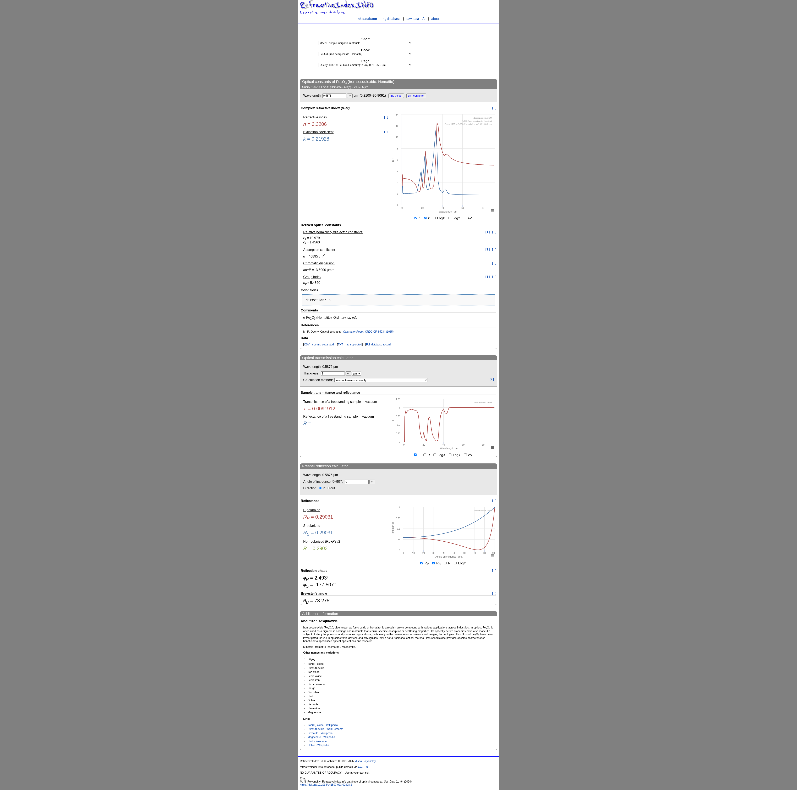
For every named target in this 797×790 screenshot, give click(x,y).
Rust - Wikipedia (317, 741)
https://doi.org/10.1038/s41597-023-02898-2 (326, 784)
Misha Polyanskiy (365, 761)
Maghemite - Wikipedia (321, 737)
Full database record (378, 344)
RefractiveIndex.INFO (336, 5)
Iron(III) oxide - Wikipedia (323, 725)
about (435, 19)
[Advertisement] (466, 51)
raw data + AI (415, 19)
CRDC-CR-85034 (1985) (368, 331)
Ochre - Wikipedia (318, 745)
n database (392, 19)
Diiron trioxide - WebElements (325, 728)
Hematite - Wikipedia (320, 733)
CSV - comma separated (319, 344)
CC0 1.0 (363, 766)
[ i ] (494, 107)
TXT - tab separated (350, 344)
